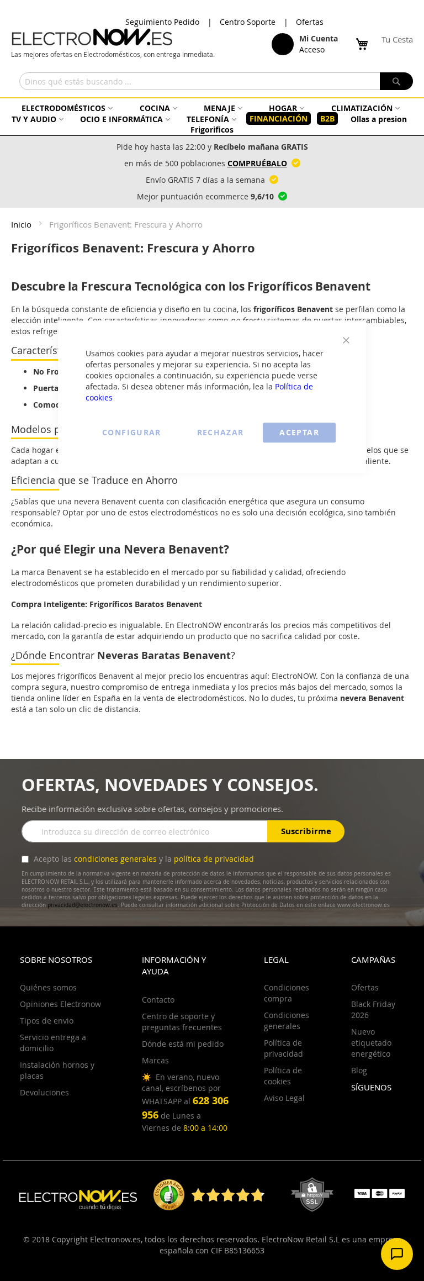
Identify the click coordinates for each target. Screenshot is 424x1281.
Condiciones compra (286, 993)
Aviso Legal (284, 1098)
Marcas (155, 1060)
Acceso (312, 49)
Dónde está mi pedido (183, 1043)
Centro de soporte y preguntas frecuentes (182, 1021)
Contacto (158, 999)
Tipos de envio (46, 1020)
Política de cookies (283, 1076)
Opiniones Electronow (60, 1004)
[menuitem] (65, 108)
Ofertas (310, 22)
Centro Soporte (247, 22)
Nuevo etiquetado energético (371, 1042)
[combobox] (216, 81)
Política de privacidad (283, 1048)
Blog (359, 1070)
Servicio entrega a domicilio (53, 1042)
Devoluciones (44, 1092)
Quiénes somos (48, 987)
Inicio (22, 224)
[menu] (212, 119)
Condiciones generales (286, 1020)
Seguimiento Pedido (162, 22)
